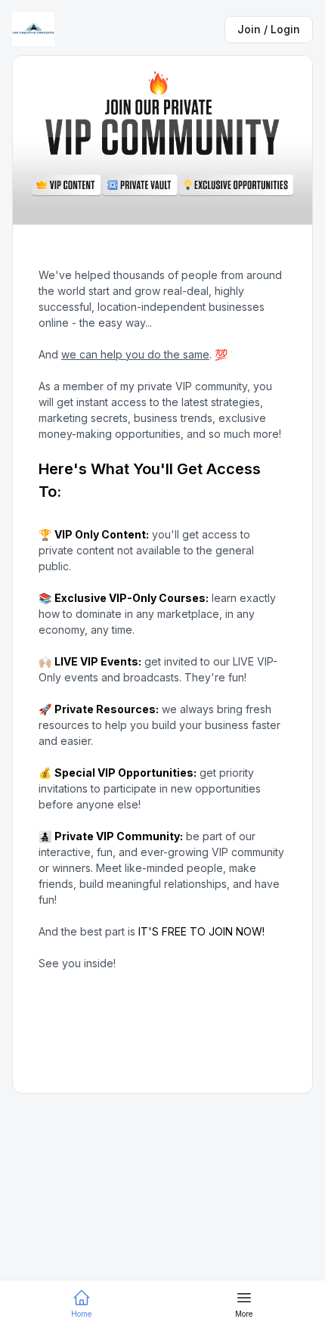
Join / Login (268, 29)
